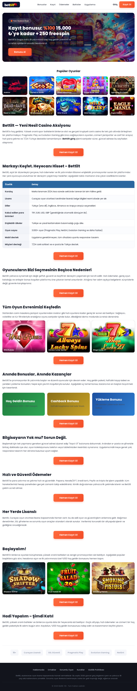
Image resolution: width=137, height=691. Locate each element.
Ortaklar (52, 669)
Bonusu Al (20, 52)
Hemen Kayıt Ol (68, 152)
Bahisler (77, 4)
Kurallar (81, 669)
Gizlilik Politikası (96, 669)
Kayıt (53, 4)
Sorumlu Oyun (66, 669)
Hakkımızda (38, 669)
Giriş (115, 4)
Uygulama (89, 4)
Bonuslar (42, 4)
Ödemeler (64, 4)
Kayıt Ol (127, 4)
